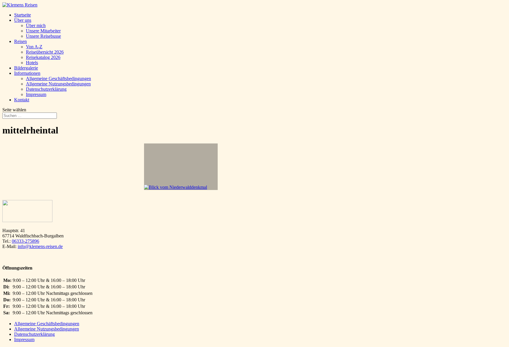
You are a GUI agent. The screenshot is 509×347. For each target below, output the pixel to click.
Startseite (22, 14)
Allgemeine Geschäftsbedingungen (58, 78)
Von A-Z (34, 46)
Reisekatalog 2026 (43, 57)
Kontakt (21, 99)
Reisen (20, 41)
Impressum (36, 94)
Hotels (32, 62)
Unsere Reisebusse (43, 36)
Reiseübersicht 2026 (45, 51)
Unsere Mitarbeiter (43, 30)
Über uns (22, 20)
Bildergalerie (26, 67)
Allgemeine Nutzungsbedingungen (58, 83)
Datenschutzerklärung (46, 89)
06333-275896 (25, 241)
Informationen (27, 73)
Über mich (36, 25)
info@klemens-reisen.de (40, 246)
